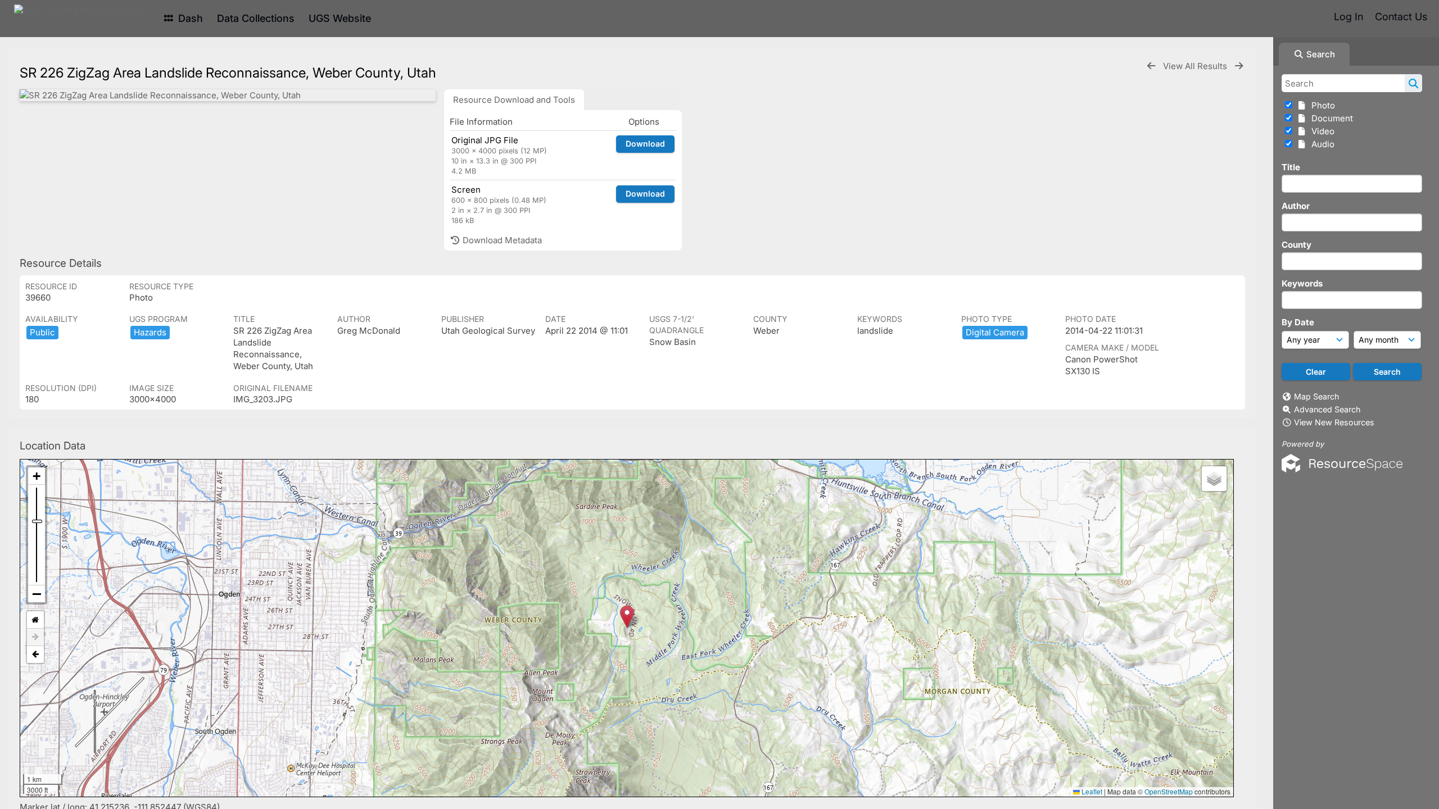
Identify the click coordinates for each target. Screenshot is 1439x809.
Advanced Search (1327, 409)
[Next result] (1239, 66)
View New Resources (1334, 422)
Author (1296, 206)
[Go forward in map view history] (35, 637)
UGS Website (340, 18)
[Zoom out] (36, 593)
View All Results (1196, 66)
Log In (1348, 16)
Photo (1321, 105)
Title (1291, 167)
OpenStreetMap (1168, 791)
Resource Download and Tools (514, 99)
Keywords (1302, 283)
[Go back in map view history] (35, 654)
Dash (189, 18)
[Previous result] (1151, 66)
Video (1320, 131)
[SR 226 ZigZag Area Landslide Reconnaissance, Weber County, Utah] (228, 95)
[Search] (1413, 83)
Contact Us (1401, 16)
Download (645, 143)
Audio (1320, 144)
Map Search (1316, 396)
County (1296, 244)
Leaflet (1091, 791)
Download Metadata (501, 240)
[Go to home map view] (35, 620)
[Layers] (1214, 478)
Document (1330, 118)
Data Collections (256, 18)
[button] (627, 616)
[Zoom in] (36, 476)
